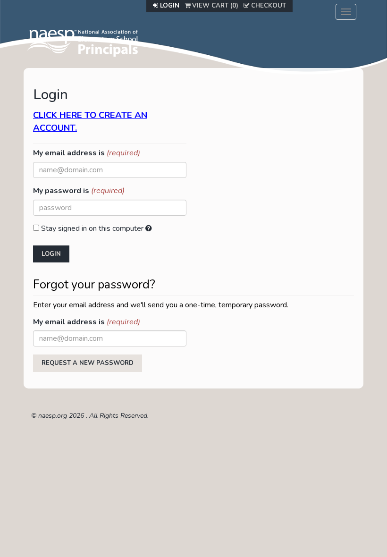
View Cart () (214, 5)
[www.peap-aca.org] (83, 42)
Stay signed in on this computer (92, 228)
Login (168, 5)
